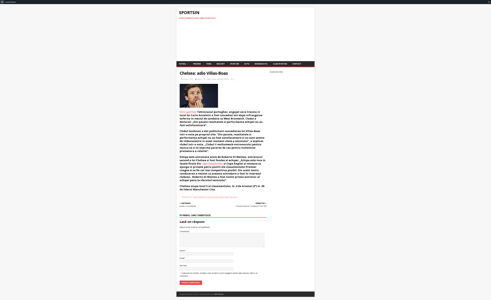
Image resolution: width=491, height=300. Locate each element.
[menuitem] (2, 2)
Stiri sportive (188, 112)
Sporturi (234, 64)
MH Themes (219, 294)
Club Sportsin (280, 64)
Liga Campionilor (212, 163)
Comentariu (184, 231)
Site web (183, 265)
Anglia (208, 79)
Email (182, 258)
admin (199, 79)
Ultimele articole (223, 79)
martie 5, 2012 (188, 79)
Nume (182, 250)
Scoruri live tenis (276, 72)
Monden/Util (261, 64)
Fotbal (182, 64)
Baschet (221, 64)
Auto (246, 64)
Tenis (208, 64)
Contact (296, 64)
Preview (197, 64)
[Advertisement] (245, 42)
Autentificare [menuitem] (10, 2)
